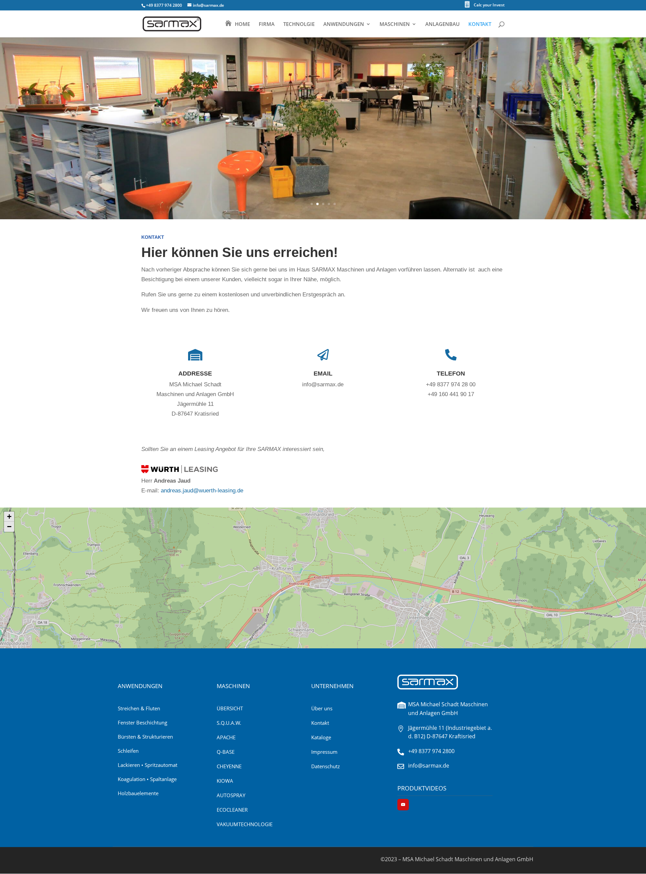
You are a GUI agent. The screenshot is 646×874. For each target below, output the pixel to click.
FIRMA (267, 24)
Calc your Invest (489, 5)
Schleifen (128, 750)
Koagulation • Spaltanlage (147, 779)
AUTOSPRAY (231, 795)
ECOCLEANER (232, 809)
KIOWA (225, 780)
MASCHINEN (395, 24)
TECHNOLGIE (299, 24)
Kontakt (320, 722)
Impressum (324, 751)
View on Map (193, 440)
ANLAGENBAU (442, 24)
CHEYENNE (229, 766)
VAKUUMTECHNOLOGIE (245, 824)
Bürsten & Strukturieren (145, 736)
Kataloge (321, 737)
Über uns (321, 708)
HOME (242, 24)
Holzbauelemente (138, 793)
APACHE (226, 737)
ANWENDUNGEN (343, 24)
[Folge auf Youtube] (403, 804)
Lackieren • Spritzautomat (147, 765)
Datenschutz (325, 766)
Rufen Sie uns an (449, 421)
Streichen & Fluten (139, 708)
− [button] (9, 526)
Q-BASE (226, 751)
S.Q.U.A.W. (229, 722)
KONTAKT (479, 24)
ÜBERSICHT (230, 708)
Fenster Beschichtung (142, 722)
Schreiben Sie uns (321, 411)
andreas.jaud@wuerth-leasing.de (202, 490)
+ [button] (9, 516)
